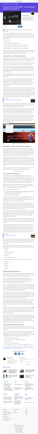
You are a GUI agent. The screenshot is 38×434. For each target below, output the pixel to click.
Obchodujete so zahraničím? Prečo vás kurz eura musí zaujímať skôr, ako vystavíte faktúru (18, 398)
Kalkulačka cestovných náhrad (8, 412)
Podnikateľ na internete (18, 347)
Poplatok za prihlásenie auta (7, 419)
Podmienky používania (19, 429)
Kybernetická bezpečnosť (28, 347)
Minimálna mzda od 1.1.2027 (29, 402)
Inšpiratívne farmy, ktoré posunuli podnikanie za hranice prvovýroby (8, 384)
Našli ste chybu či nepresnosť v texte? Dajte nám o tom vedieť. (12, 348)
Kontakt (26, 414)
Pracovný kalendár (6, 420)
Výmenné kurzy (5, 417)
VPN (11, 341)
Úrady (15, 411)
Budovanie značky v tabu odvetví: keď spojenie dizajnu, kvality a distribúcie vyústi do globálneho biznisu (8, 389)
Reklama (26, 411)
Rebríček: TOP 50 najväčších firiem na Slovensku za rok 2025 (8, 402)
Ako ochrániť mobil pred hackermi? (10, 235)
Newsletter (16, 412)
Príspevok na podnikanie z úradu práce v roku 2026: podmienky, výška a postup (8, 398)
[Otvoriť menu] (3, 1)
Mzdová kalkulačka (6, 411)
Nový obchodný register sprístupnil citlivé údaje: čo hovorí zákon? (30, 370)
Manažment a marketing (8, 3)
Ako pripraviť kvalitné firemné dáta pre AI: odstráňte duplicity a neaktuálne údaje (13, 371)
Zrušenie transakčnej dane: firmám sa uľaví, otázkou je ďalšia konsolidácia (29, 384)
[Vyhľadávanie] (35, 1)
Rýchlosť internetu (6, 416)
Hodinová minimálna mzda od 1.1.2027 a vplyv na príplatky (29, 398)
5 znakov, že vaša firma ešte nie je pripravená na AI (13, 376)
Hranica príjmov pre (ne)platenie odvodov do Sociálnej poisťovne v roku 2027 (29, 389)
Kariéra (26, 412)
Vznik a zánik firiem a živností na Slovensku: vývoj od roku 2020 (18, 388)
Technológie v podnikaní (8, 347)
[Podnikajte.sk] (19, 1)
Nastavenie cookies (19, 430)
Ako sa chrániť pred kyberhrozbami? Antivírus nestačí (13, 99)
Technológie (16, 3)
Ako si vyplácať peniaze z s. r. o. (18, 385)
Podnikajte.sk (16, 426)
